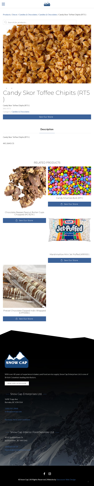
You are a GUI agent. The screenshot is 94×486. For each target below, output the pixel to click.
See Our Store (46, 117)
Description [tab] (47, 129)
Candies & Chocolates (28, 14)
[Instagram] (49, 473)
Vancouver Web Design (66, 479)
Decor (14, 14)
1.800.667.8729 (11, 447)
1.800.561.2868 (11, 408)
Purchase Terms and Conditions (17, 419)
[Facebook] (44, 473)
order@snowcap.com (13, 411)
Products (7, 14)
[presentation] (6, 88)
